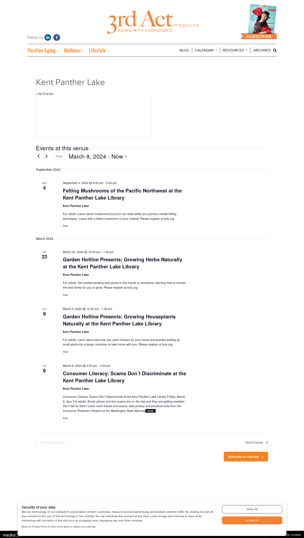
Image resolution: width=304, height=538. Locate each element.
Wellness (72, 50)
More (150, 411)
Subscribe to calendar (243, 456)
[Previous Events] (38, 156)
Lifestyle (97, 50)
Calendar (204, 50)
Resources (233, 50)
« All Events (44, 94)
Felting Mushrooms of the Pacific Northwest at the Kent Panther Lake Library (122, 194)
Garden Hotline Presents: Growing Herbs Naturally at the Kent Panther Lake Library (122, 263)
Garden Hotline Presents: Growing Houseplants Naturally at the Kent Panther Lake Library (119, 320)
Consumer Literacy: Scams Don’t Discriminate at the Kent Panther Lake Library (124, 377)
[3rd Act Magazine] (152, 23)
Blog (184, 50)
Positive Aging (42, 50)
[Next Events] (46, 156)
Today (58, 156)
